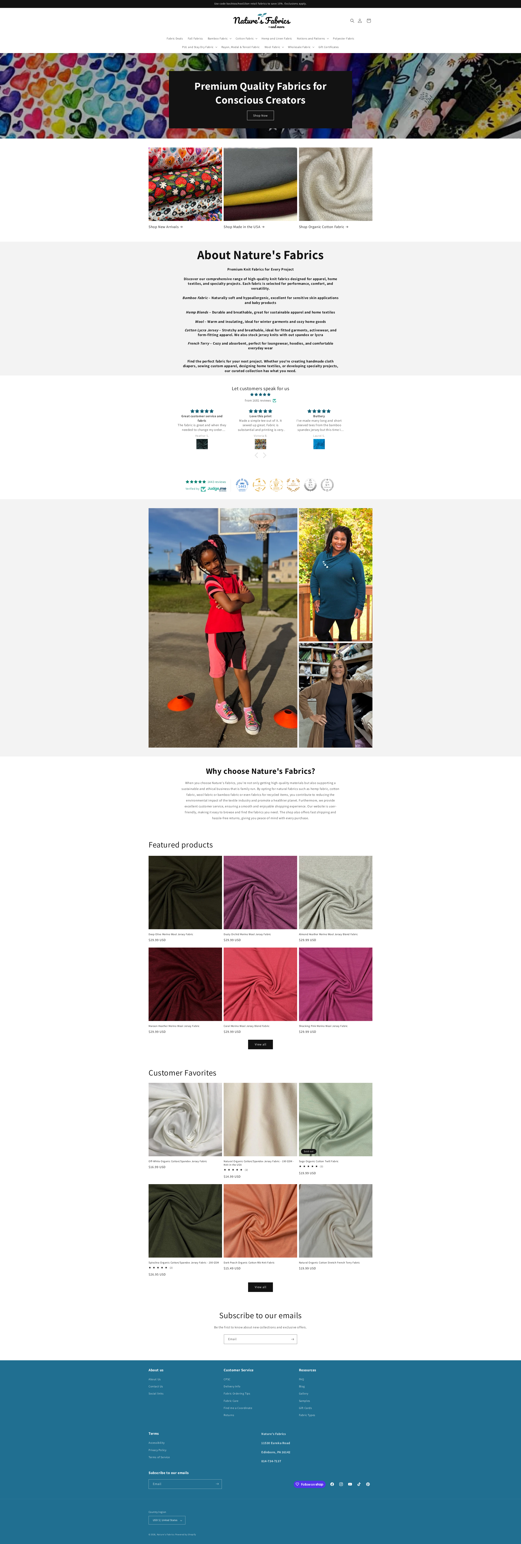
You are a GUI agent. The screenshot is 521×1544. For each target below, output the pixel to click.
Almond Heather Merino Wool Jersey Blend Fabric (328, 934)
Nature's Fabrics (166, 1534)
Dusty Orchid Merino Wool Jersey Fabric (247, 934)
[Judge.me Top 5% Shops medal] (310, 484)
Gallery (303, 1393)
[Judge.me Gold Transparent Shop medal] (259, 484)
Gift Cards (305, 1408)
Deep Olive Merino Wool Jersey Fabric (171, 934)
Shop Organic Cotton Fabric (321, 226)
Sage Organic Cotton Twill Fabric (319, 1161)
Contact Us (156, 1386)
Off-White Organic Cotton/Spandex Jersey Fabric (178, 1161)
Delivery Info (232, 1386)
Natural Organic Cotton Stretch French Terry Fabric (329, 1262)
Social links (156, 1393)
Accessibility (157, 1443)
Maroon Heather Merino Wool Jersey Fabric (174, 1026)
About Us (155, 1379)
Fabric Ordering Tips (237, 1393)
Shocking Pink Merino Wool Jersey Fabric (323, 1026)
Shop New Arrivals (163, 226)
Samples (304, 1401)
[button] (352, 20)
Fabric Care (231, 1401)
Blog (302, 1386)
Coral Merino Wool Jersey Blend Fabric (246, 1026)
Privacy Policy (157, 1450)
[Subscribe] (292, 1339)
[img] (260, 395)
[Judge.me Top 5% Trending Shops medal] (327, 484)
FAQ (301, 1379)
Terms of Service (159, 1457)
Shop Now (260, 115)
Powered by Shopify (185, 1534)
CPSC (227, 1379)
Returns (229, 1415)
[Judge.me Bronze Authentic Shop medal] (293, 484)
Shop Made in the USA (242, 226)
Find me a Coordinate (238, 1408)
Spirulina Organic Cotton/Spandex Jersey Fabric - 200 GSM (184, 1262)
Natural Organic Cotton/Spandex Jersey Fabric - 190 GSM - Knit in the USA (259, 1163)
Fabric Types (307, 1415)
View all (260, 1044)
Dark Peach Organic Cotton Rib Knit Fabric (249, 1262)
